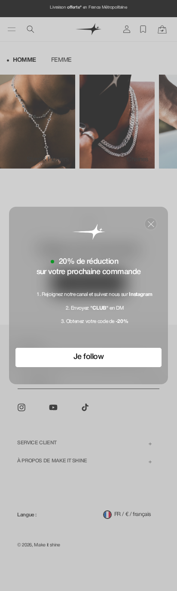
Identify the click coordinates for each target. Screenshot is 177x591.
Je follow (88, 356)
